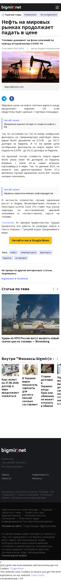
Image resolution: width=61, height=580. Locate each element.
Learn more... (38, 575)
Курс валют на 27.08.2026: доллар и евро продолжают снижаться (10, 388)
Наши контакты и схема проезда (20, 509)
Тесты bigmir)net (48, 14)
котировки (21, 257)
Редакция (47, 509)
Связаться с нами (11, 512)
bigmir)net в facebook (15, 278)
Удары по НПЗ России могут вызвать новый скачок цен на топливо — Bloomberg (30, 339)
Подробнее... (17, 568)
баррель (7, 257)
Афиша (5, 474)
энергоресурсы (28, 252)
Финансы (37, 478)
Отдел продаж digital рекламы (39, 525)
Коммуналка (30, 14)
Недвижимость (40, 474)
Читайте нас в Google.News (30, 240)
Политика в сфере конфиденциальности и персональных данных (27, 520)
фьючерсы (45, 252)
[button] (53, 289)
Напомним (8, 222)
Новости (6, 478)
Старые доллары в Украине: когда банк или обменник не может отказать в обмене (47, 391)
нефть (13, 252)
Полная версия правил (14, 555)
